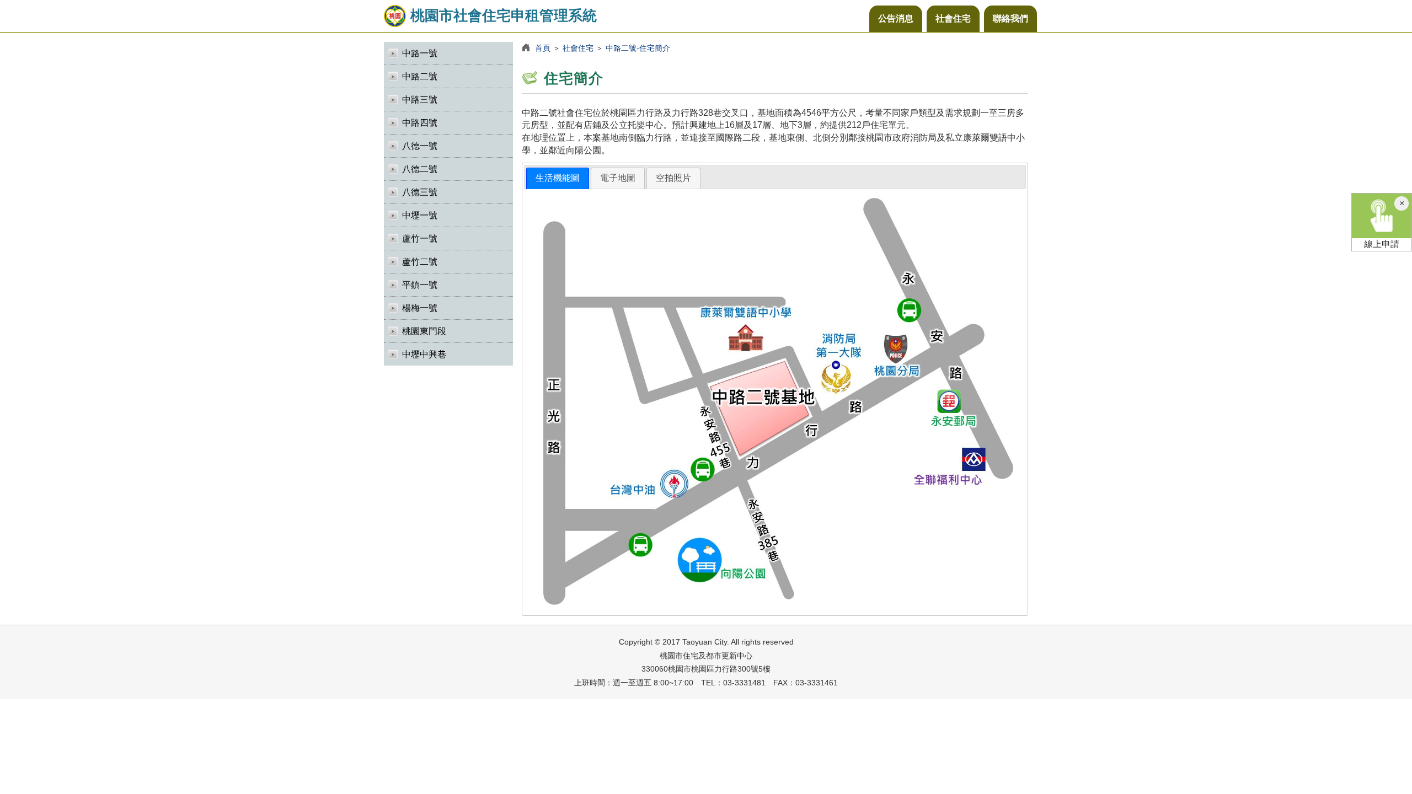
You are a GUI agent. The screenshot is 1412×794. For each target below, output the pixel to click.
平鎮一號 (419, 284)
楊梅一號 (419, 308)
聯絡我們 (1010, 18)
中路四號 (419, 122)
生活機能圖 (558, 178)
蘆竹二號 (419, 261)
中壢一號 (419, 215)
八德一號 (419, 146)
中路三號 (419, 99)
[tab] (557, 178)
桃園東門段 (424, 331)
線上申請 (1381, 244)
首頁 (542, 48)
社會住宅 (953, 18)
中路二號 (419, 76)
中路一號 (419, 53)
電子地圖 (617, 178)
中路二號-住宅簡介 (638, 48)
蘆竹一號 (419, 238)
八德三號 (419, 192)
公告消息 (895, 18)
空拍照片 (673, 178)
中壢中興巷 (424, 354)
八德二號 (419, 169)
